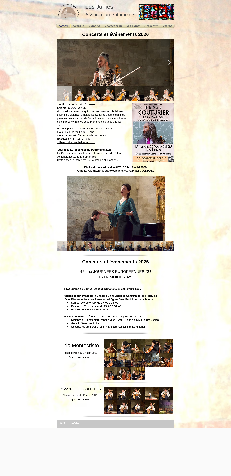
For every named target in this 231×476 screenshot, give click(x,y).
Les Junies (99, 7)
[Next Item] (169, 62)
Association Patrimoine (109, 14)
